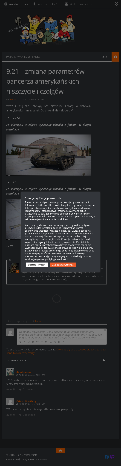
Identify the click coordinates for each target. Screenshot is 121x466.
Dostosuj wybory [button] (36, 264)
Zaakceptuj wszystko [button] (63, 264)
